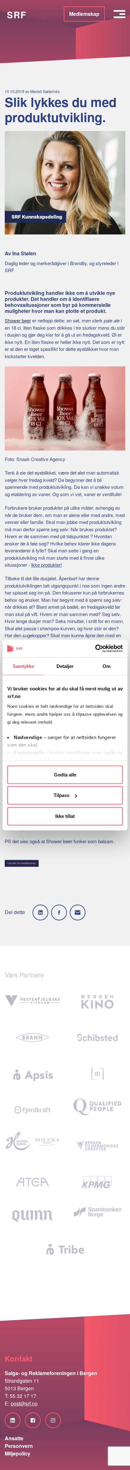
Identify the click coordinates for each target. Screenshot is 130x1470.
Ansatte (14, 1438)
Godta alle (65, 774)
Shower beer (18, 320)
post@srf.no (24, 1403)
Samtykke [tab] (23, 666)
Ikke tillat (65, 816)
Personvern (19, 1445)
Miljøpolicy (17, 1453)
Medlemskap (84, 13)
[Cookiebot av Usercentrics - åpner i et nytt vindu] (95, 649)
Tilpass (61, 795)
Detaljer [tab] (65, 666)
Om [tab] (106, 666)
